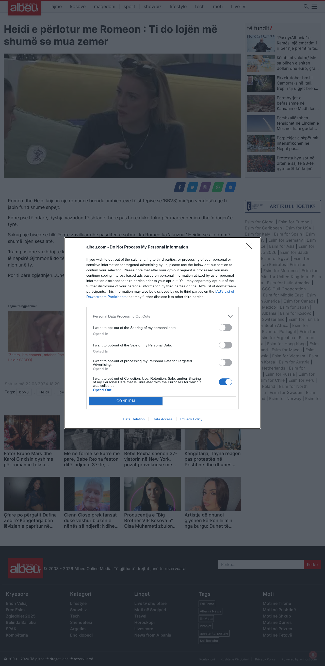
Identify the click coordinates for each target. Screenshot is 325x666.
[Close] (250, 247)
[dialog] (162, 333)
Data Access (162, 419)
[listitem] (162, 316)
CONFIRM (126, 401)
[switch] (225, 327)
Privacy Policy (191, 419)
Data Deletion (134, 419)
